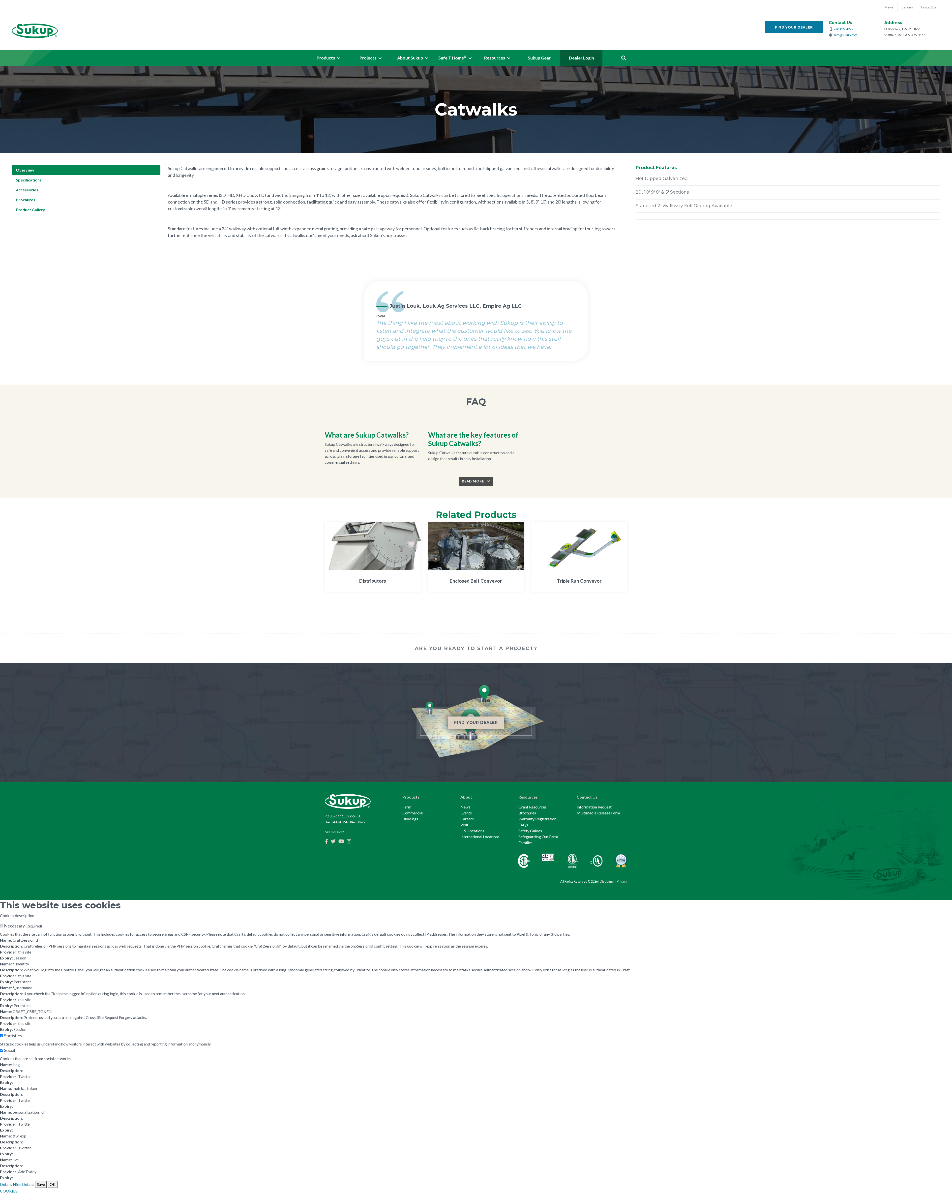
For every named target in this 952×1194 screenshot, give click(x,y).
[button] (328, 58)
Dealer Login (581, 57)
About (466, 797)
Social (9, 1050)
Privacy (622, 881)
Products (410, 797)
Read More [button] (473, 481)
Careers (467, 818)
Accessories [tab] (27, 189)
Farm (406, 807)
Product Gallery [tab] (30, 209)
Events (466, 812)
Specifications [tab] (29, 180)
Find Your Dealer (794, 27)
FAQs (523, 824)
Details (6, 1184)
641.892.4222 (843, 29)
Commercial (412, 812)
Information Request (594, 807)
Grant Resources (532, 807)
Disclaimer (607, 881)
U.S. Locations (472, 830)
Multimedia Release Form (598, 812)
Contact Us (587, 797)
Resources (528, 797)
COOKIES (8, 1191)
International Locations (480, 836)
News (465, 807)
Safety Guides (530, 830)
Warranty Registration (537, 818)
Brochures (527, 812)
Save (41, 1184)
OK (53, 1184)
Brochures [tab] (25, 199)
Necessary (23, 925)
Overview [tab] (25, 170)
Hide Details (23, 1184)
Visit (464, 824)
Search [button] (623, 58)
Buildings (410, 818)
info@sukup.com (845, 35)
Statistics (13, 1035)
